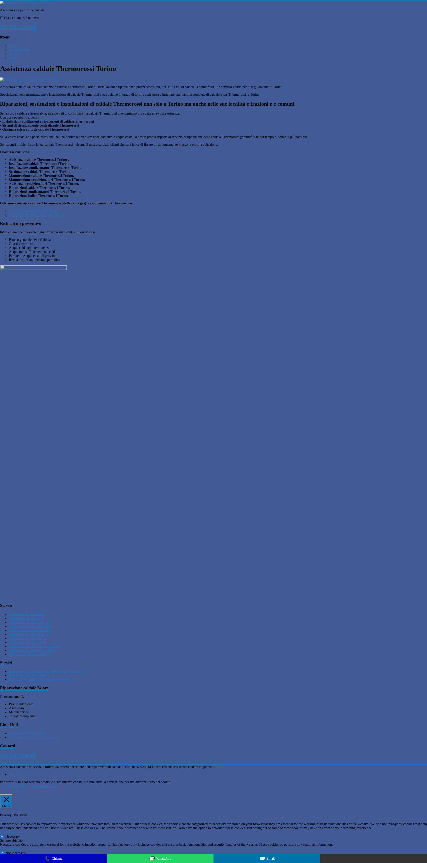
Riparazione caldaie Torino (28, 654)
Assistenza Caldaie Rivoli (27, 642)
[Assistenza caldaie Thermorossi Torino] (29, 79)
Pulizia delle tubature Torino (28, 675)
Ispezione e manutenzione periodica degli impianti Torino (49, 671)
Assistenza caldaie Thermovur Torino (37, 215)
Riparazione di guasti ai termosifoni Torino (39, 679)
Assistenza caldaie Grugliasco (30, 626)
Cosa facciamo (19, 50)
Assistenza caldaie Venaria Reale (32, 650)
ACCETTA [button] (9, 791)
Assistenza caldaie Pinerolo (28, 638)
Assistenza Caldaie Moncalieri (30, 630)
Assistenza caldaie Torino (27, 614)
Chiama (53, 858)
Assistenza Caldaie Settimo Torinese (34, 646)
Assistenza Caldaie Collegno (29, 622)
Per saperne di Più (44, 786)
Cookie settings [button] (15, 786)
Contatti (14, 58)
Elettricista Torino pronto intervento (34, 737)
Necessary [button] (7, 832)
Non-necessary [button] (10, 848)
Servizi (14, 54)
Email (267, 858)
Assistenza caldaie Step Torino (32, 211)
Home (13, 46)
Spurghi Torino (19, 774)
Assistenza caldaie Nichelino (29, 634)
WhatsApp (160, 858)
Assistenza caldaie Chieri (26, 618)
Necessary (12, 836)
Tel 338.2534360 (18, 27)
